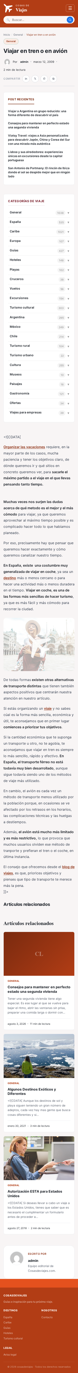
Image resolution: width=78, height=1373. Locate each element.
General (18, 34)
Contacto (47, 1317)
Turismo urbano (22, 355)
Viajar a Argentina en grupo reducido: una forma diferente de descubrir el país (37, 113)
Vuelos (15, 288)
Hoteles (15, 260)
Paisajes (16, 384)
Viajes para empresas (26, 412)
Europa (15, 241)
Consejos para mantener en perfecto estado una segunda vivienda (38, 125)
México (15, 326)
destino (9, 578)
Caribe (15, 231)
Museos (16, 374)
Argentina (17, 317)
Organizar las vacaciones (24, 447)
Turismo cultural (22, 307)
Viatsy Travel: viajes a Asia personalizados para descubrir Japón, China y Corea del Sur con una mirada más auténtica (39, 139)
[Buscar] (70, 20)
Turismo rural (20, 345)
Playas (15, 269)
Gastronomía (19, 393)
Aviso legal (9, 1354)
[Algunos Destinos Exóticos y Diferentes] (39, 1056)
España (15, 222)
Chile (13, 336)
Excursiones (19, 298)
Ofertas (15, 403)
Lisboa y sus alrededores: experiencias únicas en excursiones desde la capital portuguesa (35, 156)
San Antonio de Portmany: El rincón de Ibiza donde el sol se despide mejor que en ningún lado (39, 172)
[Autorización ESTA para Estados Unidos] (39, 1158)
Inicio (6, 34)
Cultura (15, 365)
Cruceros (17, 279)
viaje (48, 708)
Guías (14, 250)
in (26, 78)
